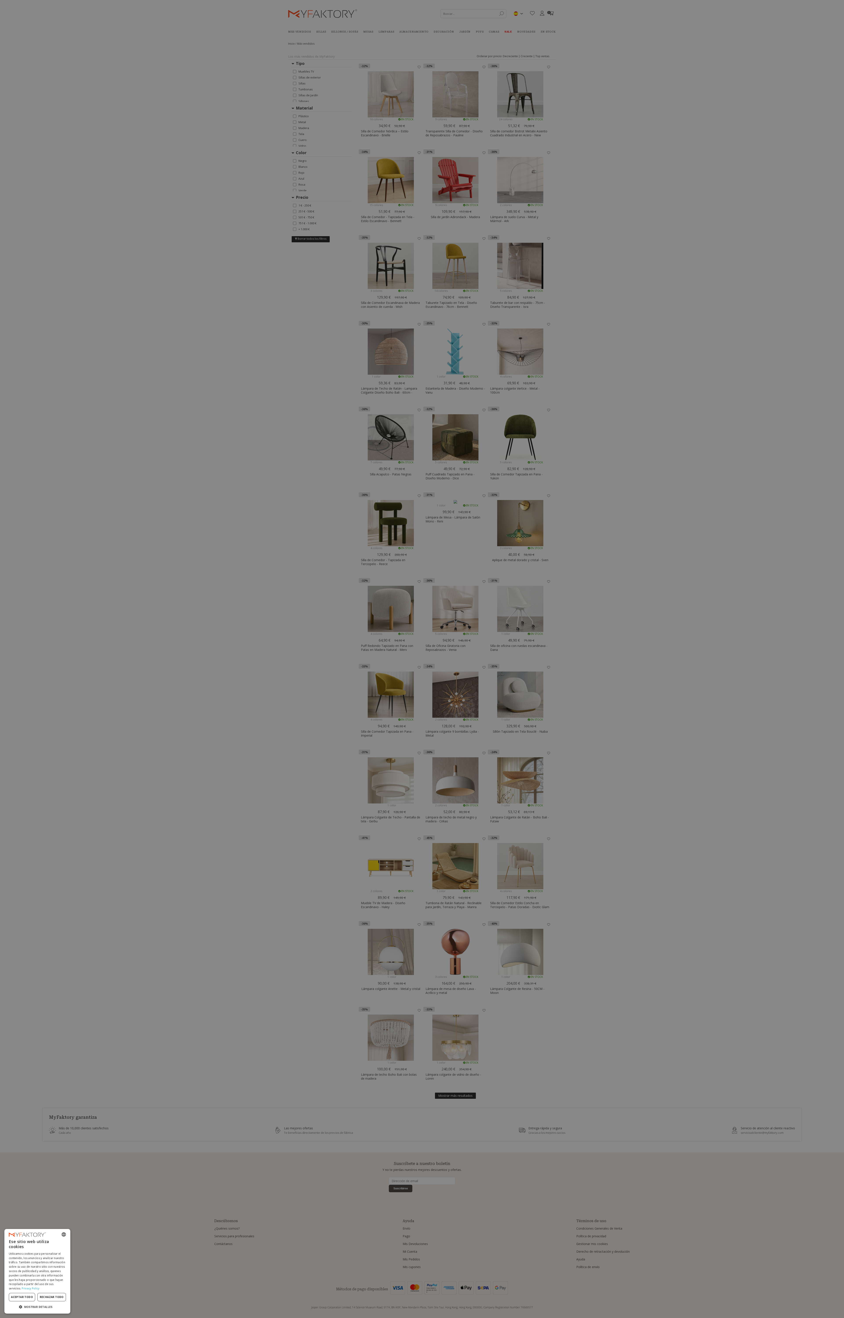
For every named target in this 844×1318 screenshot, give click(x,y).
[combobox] (64, 1234)
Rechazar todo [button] (52, 1297)
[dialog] (37, 1271)
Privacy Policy (30, 1288)
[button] (37, 1306)
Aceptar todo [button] (22, 1297)
